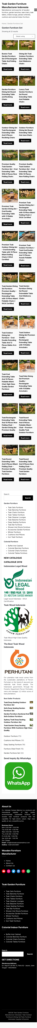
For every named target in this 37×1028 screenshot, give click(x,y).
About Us (9, 863)
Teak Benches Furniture (17, 510)
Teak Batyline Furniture (17, 520)
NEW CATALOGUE (13, 558)
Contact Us (10, 866)
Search (6, 494)
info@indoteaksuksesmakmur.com (18, 842)
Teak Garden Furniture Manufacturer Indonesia (15, 5)
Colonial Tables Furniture (17, 553)
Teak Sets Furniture (15, 507)
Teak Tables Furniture (16, 515)
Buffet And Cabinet (15, 546)
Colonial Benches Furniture (18, 548)
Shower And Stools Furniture (19, 527)
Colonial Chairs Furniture (17, 551)
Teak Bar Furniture (15, 525)
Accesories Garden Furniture (19, 530)
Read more (7, 69)
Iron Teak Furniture (15, 537)
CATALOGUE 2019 (13, 562)
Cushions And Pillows (16, 535)
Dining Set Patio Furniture (22, 1017)
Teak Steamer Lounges (17, 517)
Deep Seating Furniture (17, 522)
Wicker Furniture (14, 532)
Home (4, 23)
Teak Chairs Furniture (16, 512)
